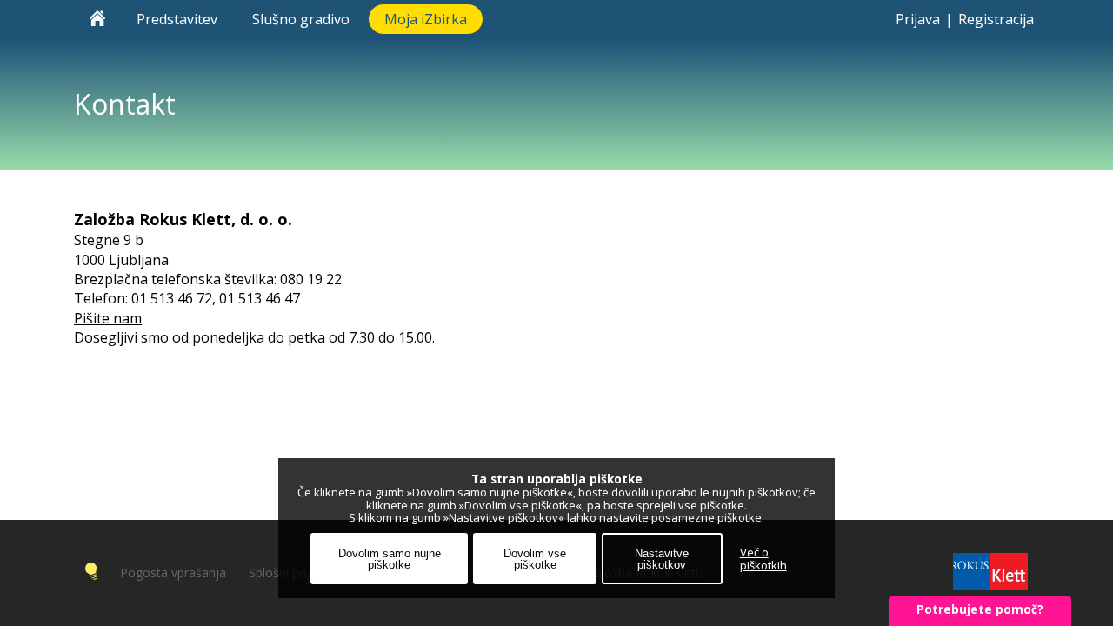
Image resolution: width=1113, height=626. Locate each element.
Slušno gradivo (302, 19)
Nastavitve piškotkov (662, 559)
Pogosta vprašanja (173, 572)
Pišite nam (108, 318)
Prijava (918, 19)
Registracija (996, 19)
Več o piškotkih (763, 559)
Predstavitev (179, 19)
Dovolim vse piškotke (534, 559)
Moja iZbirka (425, 19)
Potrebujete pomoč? (979, 609)
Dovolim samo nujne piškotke (389, 559)
